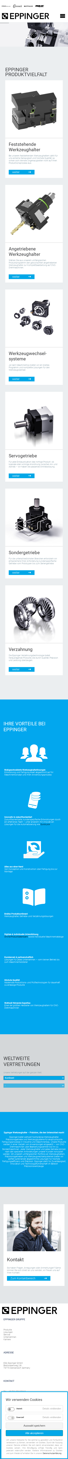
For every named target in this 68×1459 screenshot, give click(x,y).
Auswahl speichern (34, 1425)
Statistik (19, 1409)
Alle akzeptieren (34, 1433)
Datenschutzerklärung (52, 1453)
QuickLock (45, 824)
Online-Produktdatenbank (16, 937)
